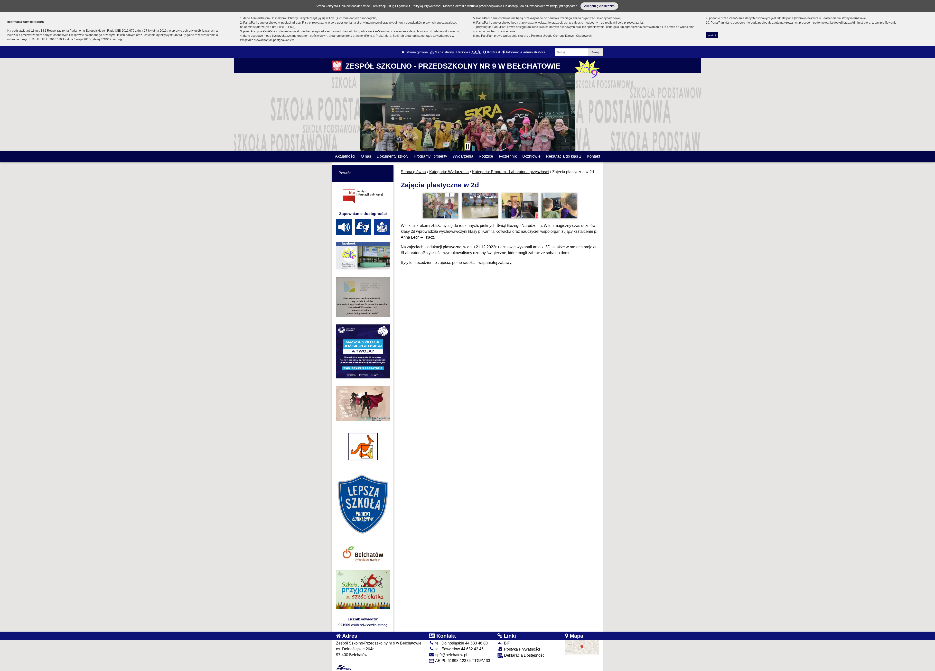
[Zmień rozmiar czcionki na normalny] (472, 52)
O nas (366, 156)
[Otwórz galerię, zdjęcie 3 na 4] (519, 205)
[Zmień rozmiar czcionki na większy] (475, 52)
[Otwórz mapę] (582, 647)
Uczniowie (531, 156)
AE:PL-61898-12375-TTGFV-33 (462, 661)
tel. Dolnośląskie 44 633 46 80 (461, 643)
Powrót (344, 173)
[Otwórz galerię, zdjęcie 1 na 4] (440, 205)
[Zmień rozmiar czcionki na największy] (479, 52)
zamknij (712, 35)
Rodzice (486, 156)
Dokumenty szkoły (392, 156)
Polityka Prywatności (521, 649)
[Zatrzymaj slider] (467, 146)
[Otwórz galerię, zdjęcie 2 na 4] (480, 205)
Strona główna (416, 52)
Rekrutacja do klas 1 (563, 156)
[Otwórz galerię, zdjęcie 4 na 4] (559, 205)
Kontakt (593, 156)
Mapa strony (444, 52)
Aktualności (345, 156)
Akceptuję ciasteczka (599, 6)
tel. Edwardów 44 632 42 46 (459, 649)
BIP (506, 643)
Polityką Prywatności (426, 6)
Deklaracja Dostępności (524, 655)
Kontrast (493, 52)
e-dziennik (508, 156)
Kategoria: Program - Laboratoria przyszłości (510, 172)
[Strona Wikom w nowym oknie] (343, 667)
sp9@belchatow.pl (450, 655)
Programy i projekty (430, 156)
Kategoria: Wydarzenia (449, 172)
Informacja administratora (525, 52)
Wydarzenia (463, 156)
